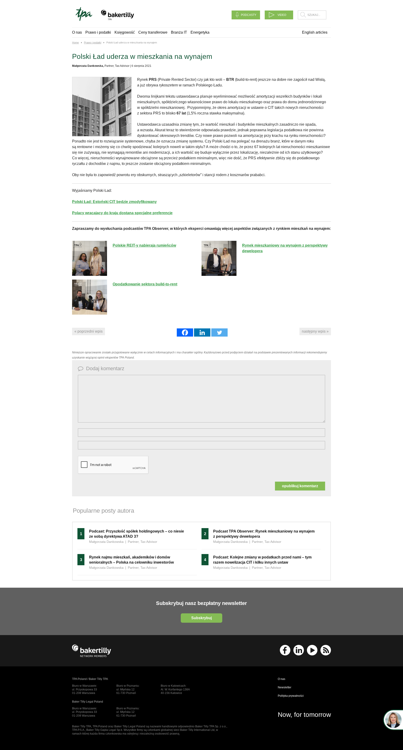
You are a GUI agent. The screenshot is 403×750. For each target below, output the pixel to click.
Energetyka (200, 32)
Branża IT (179, 32)
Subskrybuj (201, 618)
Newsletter (284, 687)
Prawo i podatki (98, 32)
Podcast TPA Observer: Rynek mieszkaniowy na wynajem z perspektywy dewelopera (264, 533)
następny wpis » (315, 331)
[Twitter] (219, 332)
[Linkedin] (202, 332)
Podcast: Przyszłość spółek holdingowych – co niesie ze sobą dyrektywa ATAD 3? (136, 533)
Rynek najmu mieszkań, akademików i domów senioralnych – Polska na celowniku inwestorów (131, 559)
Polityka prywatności (291, 695)
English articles (314, 32)
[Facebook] (185, 332)
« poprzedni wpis (88, 331)
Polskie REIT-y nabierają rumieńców (144, 245)
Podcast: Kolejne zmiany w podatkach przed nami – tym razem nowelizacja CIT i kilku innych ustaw (262, 559)
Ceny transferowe (152, 32)
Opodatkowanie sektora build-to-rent (145, 284)
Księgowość (125, 32)
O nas (77, 32)
